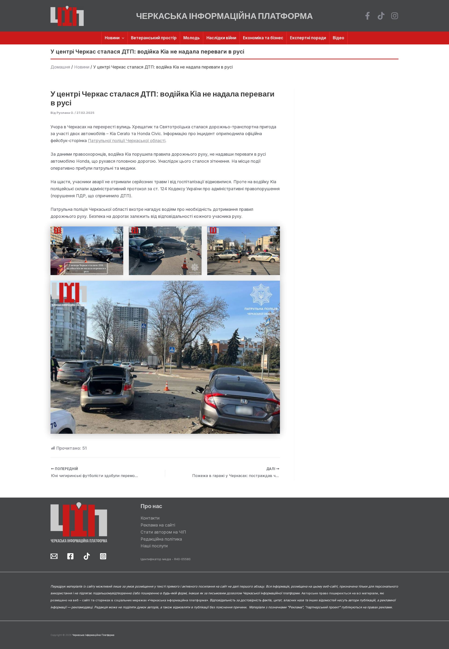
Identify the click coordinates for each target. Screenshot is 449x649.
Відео (338, 38)
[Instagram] (394, 16)
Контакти (150, 518)
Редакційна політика (161, 539)
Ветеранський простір (154, 38)
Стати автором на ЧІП (163, 532)
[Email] (54, 556)
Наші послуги (154, 545)
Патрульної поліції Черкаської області (126, 140)
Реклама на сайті (158, 525)
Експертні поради (308, 38)
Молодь (191, 38)
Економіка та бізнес (263, 38)
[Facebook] (367, 16)
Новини (112, 38)
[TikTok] (381, 16)
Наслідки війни (221, 38)
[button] (121, 38)
